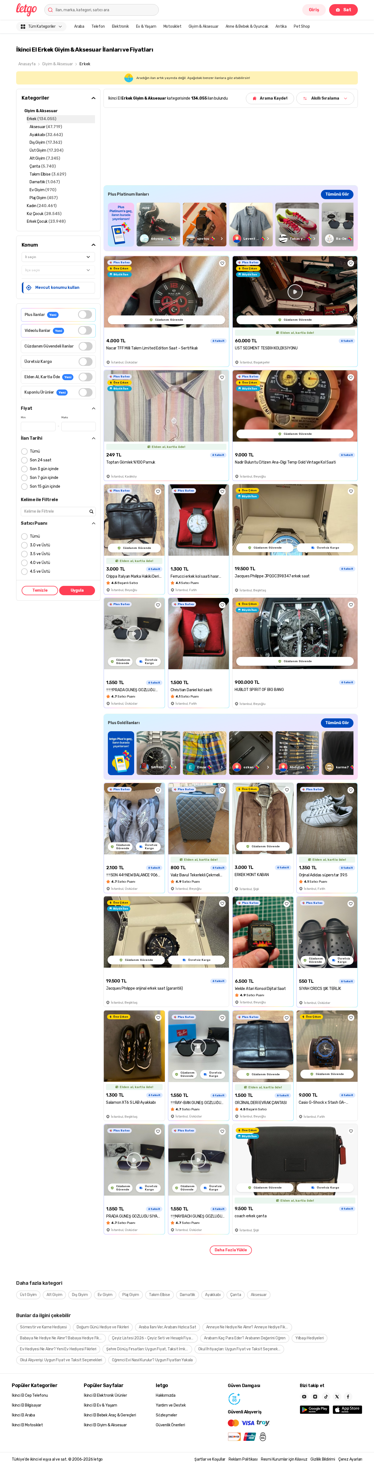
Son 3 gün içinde (44, 469)
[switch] (85, 314)
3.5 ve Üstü (40, 554)
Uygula (77, 590)
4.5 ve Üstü (40, 571)
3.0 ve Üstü (40, 545)
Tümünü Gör (337, 194)
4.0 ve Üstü (40, 562)
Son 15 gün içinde (45, 486)
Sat (347, 9)
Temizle (40, 590)
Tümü (35, 451)
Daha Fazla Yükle (231, 1250)
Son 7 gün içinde (44, 477)
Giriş (314, 9)
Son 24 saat (40, 460)
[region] (230, 224)
